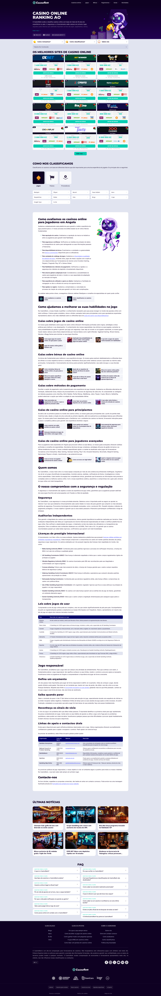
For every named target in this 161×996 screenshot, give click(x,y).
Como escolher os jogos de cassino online (78, 934)
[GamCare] (88, 978)
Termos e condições (54, 993)
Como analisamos (108, 937)
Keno (50, 934)
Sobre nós (108, 930)
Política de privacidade (108, 943)
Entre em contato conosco (108, 934)
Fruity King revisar (113, 76)
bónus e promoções (51, 252)
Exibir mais (79, 153)
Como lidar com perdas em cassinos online (78, 943)
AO (34, 962)
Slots (50, 940)
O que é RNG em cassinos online (78, 940)
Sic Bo (50, 937)
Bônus (95, 2)
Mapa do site (108, 993)
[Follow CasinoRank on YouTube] (118, 962)
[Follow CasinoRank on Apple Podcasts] (126, 962)
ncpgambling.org (70, 748)
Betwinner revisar (80, 76)
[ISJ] (53, 978)
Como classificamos (108, 940)
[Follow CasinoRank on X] (114, 962)
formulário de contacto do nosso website (65, 784)
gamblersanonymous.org (72, 743)
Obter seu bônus (48, 73)
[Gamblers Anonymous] (75, 978)
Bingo (50, 930)
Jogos (87, 2)
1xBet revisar (48, 76)
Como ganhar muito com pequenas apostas (78, 937)
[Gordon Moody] (64, 978)
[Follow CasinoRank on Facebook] (106, 962)
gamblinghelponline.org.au (73, 763)
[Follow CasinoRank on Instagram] (110, 962)
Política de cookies (82, 993)
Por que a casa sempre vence (78, 930)
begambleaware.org (71, 753)
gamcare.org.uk (70, 758)
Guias (115, 2)
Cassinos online (76, 2)
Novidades (125, 2)
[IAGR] (99, 978)
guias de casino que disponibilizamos (96, 315)
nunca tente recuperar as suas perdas (77, 687)
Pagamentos (105, 2)
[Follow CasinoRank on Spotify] (122, 962)
